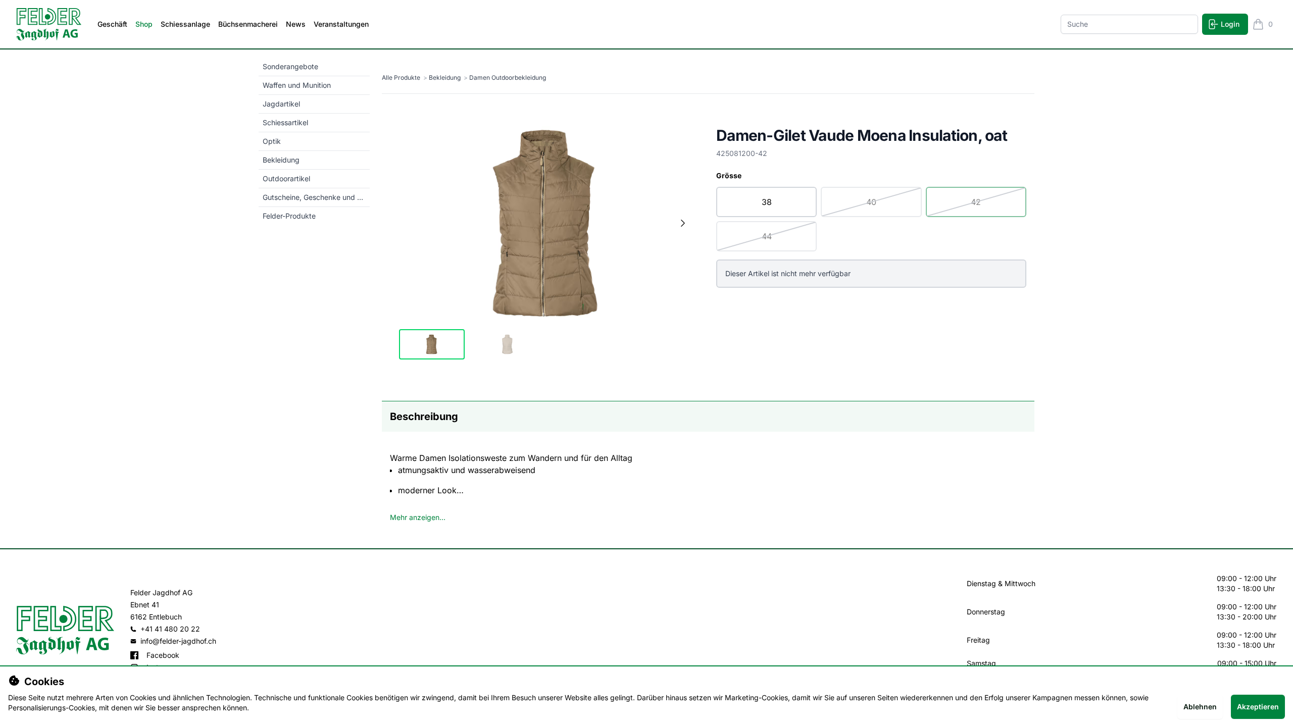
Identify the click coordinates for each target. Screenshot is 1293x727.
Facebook (162, 655)
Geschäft (112, 24)
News (296, 24)
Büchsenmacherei (248, 24)
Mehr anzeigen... (417, 517)
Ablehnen (1200, 706)
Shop (144, 24)
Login (1230, 24)
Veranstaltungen (341, 24)
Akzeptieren (1258, 706)
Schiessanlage (185, 24)
